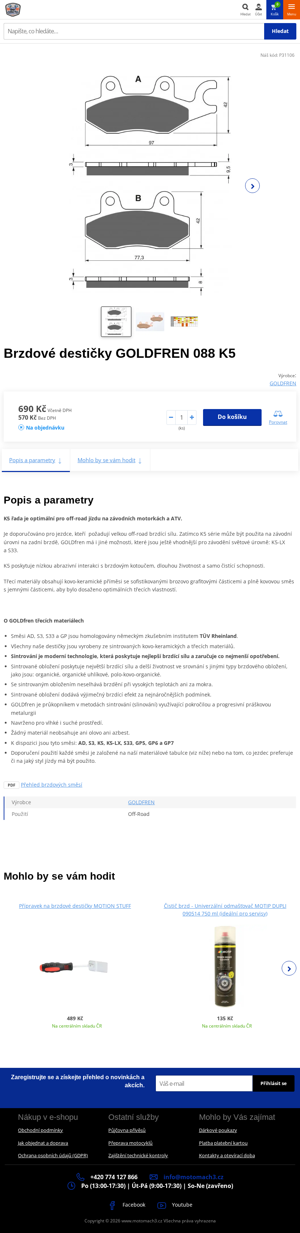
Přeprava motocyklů (130, 1143)
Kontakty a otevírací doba (227, 1155)
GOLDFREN (283, 383)
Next (252, 185)
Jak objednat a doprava (43, 1143)
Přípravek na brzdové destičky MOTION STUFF (75, 905)
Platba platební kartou (223, 1143)
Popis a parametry (32, 460)
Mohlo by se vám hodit (106, 460)
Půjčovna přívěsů (127, 1130)
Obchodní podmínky (40, 1130)
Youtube (181, 1204)
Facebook (133, 1204)
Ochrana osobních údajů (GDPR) (53, 1155)
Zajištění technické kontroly (138, 1155)
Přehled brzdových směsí (51, 784)
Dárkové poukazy (218, 1130)
